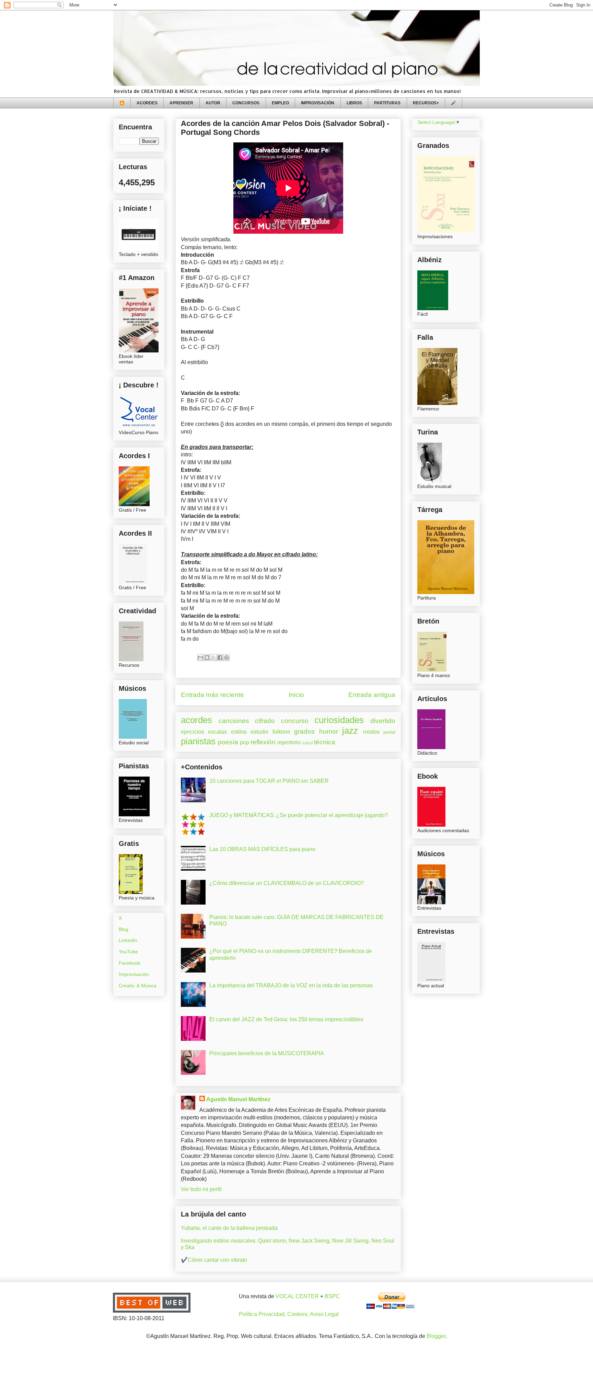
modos (371, 732)
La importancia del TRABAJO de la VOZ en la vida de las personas (291, 985)
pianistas (198, 741)
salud (307, 742)
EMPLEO (280, 103)
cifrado (265, 720)
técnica (324, 742)
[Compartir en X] (213, 657)
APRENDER (181, 103)
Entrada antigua (371, 694)
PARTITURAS (387, 103)
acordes (196, 720)
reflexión (263, 742)
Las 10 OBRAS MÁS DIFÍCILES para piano (262, 849)
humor (328, 731)
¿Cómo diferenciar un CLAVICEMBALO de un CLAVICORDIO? (286, 883)
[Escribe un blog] (207, 657)
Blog (123, 929)
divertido (382, 720)
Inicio (296, 694)
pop (244, 742)
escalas (217, 732)
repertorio (289, 742)
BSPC (332, 1296)
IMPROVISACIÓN (317, 103)
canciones (234, 720)
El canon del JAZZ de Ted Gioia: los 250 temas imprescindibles (286, 1019)
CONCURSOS (245, 103)
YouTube (128, 951)
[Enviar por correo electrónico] (200, 657)
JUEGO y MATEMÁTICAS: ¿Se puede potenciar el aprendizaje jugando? (298, 815)
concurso (295, 720)
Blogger (436, 1336)
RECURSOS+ (426, 103)
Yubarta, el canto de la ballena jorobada (229, 1228)
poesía (228, 742)
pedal (389, 732)
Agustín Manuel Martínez (238, 1099)
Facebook (129, 963)
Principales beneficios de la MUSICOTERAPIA (266, 1053)
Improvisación (134, 974)
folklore (281, 732)
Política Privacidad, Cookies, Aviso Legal (289, 1314)
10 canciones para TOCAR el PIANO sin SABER (269, 781)
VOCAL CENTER (297, 1296)
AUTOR (213, 103)
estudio (259, 732)
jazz (350, 730)
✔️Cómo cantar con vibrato (214, 1260)
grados (304, 731)
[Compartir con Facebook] (220, 657)
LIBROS (354, 103)
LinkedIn (128, 940)
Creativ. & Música (137, 985)
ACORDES (147, 103)
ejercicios (192, 732)
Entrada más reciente (212, 694)
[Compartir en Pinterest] (226, 657)
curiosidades (339, 720)
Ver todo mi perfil (201, 1189)
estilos (239, 732)
